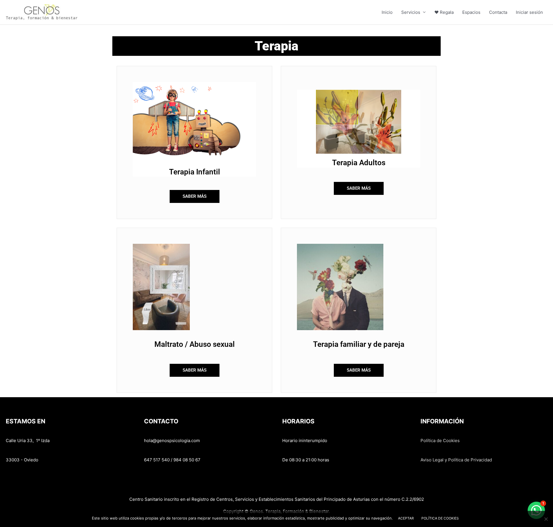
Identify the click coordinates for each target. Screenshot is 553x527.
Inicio (387, 12)
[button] (536, 510)
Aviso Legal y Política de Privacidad (456, 460)
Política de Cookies (440, 440)
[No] (546, 519)
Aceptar (406, 518)
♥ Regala (444, 12)
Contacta (498, 12)
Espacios (471, 12)
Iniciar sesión (529, 12)
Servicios (410, 12)
